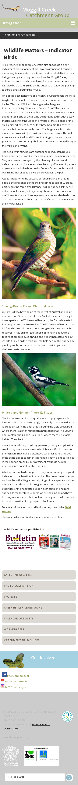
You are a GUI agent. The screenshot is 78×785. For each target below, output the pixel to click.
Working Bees (14, 629)
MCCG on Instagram (16, 687)
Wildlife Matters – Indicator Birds (38, 54)
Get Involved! (44, 657)
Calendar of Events (19, 618)
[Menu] (39, 23)
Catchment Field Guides (21, 640)
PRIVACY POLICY (41, 724)
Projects (10, 596)
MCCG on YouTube (16, 681)
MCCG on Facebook (18, 675)
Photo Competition (19, 585)
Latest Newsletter (18, 575)
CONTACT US (11, 728)
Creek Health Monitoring (23, 607)
